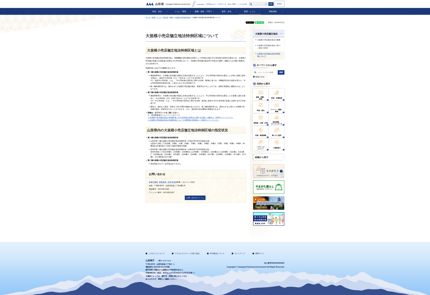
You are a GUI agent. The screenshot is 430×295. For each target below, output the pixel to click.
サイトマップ (239, 253)
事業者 (279, 4)
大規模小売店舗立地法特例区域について (268, 55)
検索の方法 (259, 77)
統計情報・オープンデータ (276, 123)
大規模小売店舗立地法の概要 (268, 40)
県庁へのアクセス (165, 261)
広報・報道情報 (260, 135)
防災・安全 (157, 11)
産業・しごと (249, 11)
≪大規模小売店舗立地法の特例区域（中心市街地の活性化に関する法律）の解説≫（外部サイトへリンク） (191, 118)
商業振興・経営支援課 (168, 182)
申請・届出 (261, 110)
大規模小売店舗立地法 (182, 17)
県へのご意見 (276, 135)
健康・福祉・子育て (203, 11)
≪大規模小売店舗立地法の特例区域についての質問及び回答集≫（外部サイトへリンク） (183, 120)
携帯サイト (259, 253)
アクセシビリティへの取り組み (187, 253)
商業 (171, 17)
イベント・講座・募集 (276, 110)
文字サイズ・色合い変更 (227, 4)
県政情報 (273, 11)
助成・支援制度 (276, 98)
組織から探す (261, 157)
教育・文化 (226, 11)
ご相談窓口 (277, 148)
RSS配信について (217, 253)
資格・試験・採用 (260, 98)
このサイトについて (156, 253)
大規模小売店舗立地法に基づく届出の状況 (268, 47)
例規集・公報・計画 (261, 123)
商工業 (165, 17)
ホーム (148, 17)
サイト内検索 (251, 4)
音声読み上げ (211, 4)
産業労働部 (153, 182)
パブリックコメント (261, 148)
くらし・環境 (180, 11)
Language (200, 4)
